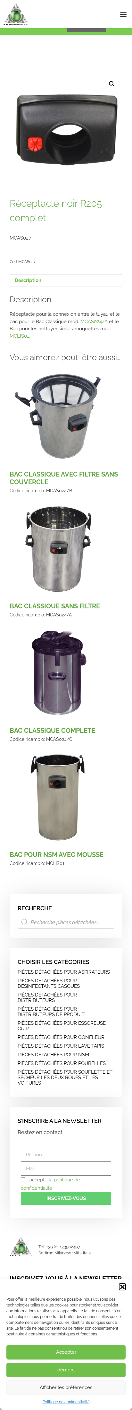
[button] (122, 1287)
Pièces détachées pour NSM (53, 1055)
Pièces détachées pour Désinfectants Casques (49, 983)
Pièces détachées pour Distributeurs (47, 997)
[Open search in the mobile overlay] (66, 922)
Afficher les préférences (66, 1387)
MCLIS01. (20, 336)
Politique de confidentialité (66, 1402)
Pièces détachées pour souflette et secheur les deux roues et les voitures (65, 1077)
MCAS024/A (94, 321)
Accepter (66, 1352)
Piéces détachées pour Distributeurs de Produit (51, 1011)
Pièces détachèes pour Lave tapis (61, 1046)
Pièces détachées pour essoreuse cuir (62, 1026)
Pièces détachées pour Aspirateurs (64, 972)
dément (66, 1370)
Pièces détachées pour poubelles (62, 1063)
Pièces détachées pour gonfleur (61, 1037)
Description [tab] (28, 280)
